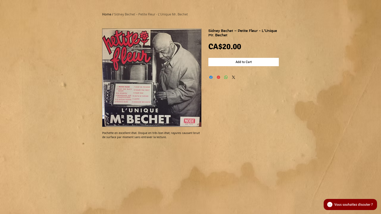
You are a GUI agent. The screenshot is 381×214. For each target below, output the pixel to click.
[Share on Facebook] (211, 77)
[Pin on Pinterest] (218, 77)
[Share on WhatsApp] (226, 77)
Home (106, 14)
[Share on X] (233, 77)
